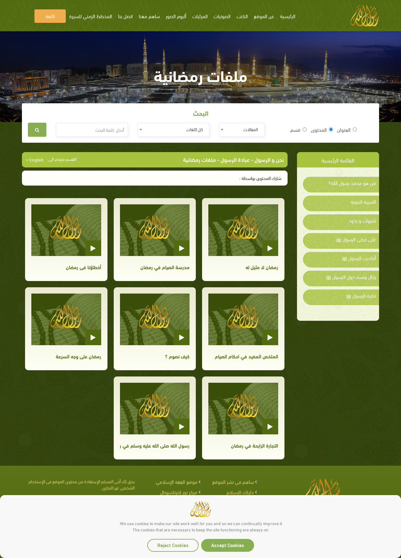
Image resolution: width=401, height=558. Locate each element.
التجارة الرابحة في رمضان (254, 445)
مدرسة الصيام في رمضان (165, 266)
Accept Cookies (227, 544)
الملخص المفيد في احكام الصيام (246, 356)
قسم (295, 129)
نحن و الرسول (268, 159)
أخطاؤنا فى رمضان (83, 266)
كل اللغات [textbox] (194, 129)
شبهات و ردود (362, 220)
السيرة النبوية (363, 201)
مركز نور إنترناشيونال (178, 491)
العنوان (344, 129)
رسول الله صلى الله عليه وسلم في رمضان (155, 445)
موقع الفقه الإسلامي (176, 481)
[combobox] (241, 130)
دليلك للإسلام (240, 491)
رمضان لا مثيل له (262, 266)
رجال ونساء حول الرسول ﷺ (351, 276)
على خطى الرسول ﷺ (356, 239)
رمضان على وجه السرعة (78, 356)
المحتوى (319, 129)
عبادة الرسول (235, 159)
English (36, 159)
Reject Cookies (173, 544)
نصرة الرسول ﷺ (361, 295)
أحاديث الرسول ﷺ (359, 258)
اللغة (50, 15)
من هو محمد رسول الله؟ (352, 183)
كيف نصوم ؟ (177, 356)
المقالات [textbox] (250, 129)
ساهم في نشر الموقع (233, 481)
